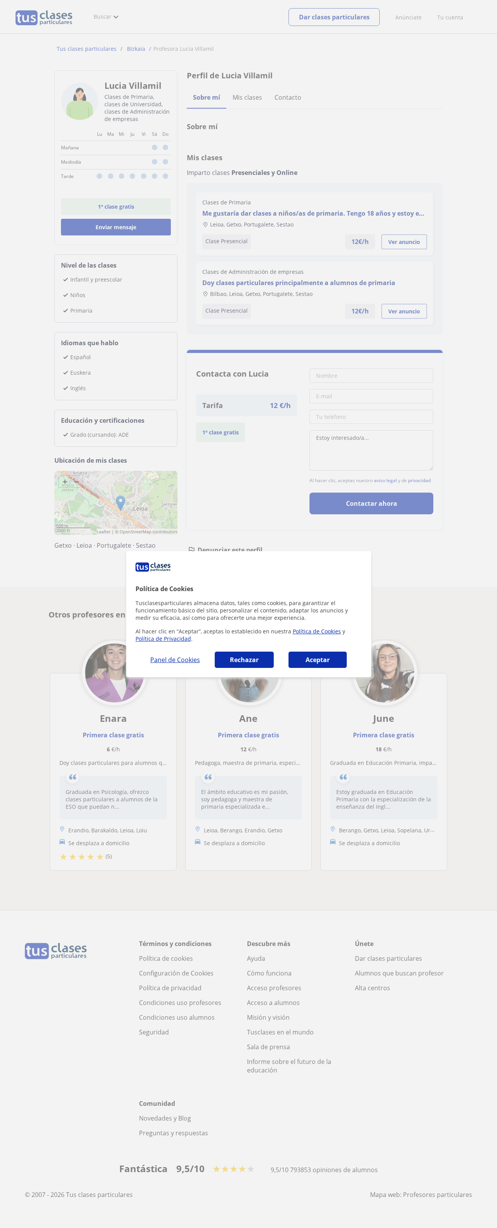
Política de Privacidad (163, 638)
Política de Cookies (317, 631)
